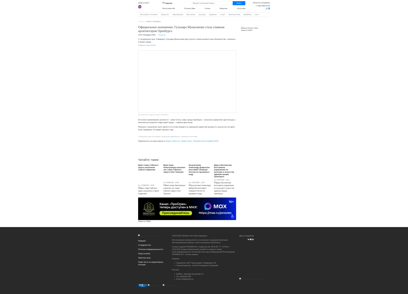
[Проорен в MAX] (269, 8)
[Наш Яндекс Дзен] (139, 145)
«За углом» (241, 8)
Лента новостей (168, 8)
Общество (165, 14)
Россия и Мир (189, 8)
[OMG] (251, 280)
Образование (177, 14)
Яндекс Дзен (186, 141)
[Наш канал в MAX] (143, 145)
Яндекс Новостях (173, 141)
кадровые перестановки (147, 45)
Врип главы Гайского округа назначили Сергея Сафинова (148, 167)
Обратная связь (144, 258)
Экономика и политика (149, 14)
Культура (202, 14)
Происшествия (234, 14)
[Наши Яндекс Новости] (140, 145)
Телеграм (196, 141)
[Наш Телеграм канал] (142, 145)
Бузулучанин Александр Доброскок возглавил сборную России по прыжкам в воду (199, 169)
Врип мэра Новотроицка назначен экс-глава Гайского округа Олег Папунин (174, 168)
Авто (257, 14)
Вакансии (223, 8)
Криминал (247, 14)
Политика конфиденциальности (150, 249)
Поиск (239, 3)
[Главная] (167, 3)
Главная (141, 21)
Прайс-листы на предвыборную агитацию (150, 263)
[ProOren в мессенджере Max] (187, 209)
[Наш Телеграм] (250, 239)
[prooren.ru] (153, 236)
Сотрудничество (144, 245)
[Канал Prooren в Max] (249, 28)
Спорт (222, 14)
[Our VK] (248, 239)
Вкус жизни (190, 14)
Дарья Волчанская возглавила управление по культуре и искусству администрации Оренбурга (224, 171)
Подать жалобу (144, 253)
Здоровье (213, 14)
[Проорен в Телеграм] (267, 8)
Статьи (207, 8)
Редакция (142, 241)
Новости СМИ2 (144, 221)
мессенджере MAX (210, 141)
